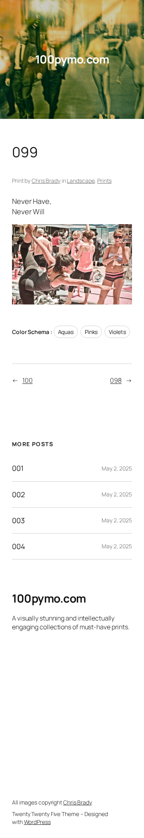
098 (116, 380)
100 (27, 380)
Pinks (91, 332)
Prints (104, 180)
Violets (117, 332)
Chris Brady (46, 180)
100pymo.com (72, 59)
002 (18, 494)
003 (18, 520)
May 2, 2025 (117, 468)
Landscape (80, 180)
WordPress (37, 822)
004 (18, 546)
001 (18, 468)
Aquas (66, 332)
